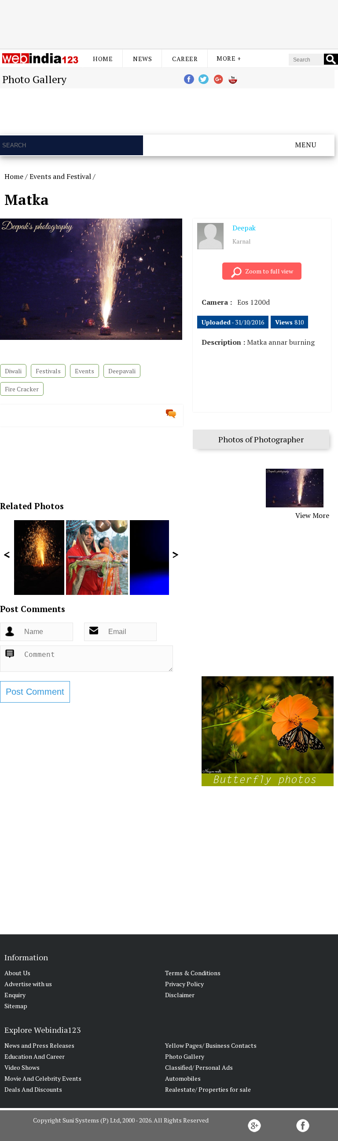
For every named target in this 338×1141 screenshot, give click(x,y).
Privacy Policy (184, 984)
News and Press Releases (39, 1045)
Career (185, 59)
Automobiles (183, 1078)
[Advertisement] (169, 23)
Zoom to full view (269, 271)
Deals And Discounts (33, 1089)
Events (84, 371)
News (142, 59)
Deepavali (122, 371)
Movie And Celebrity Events (42, 1078)
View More (312, 515)
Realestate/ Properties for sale (208, 1089)
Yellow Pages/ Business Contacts (211, 1045)
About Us (17, 973)
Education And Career (34, 1056)
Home (103, 59)
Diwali (13, 371)
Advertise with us (28, 984)
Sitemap (15, 1006)
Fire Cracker (22, 389)
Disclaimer (180, 995)
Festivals (48, 371)
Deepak (244, 228)
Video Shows (22, 1067)
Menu (305, 144)
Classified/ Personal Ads (199, 1067)
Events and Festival (60, 176)
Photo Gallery (184, 1056)
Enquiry (15, 995)
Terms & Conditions (192, 973)
